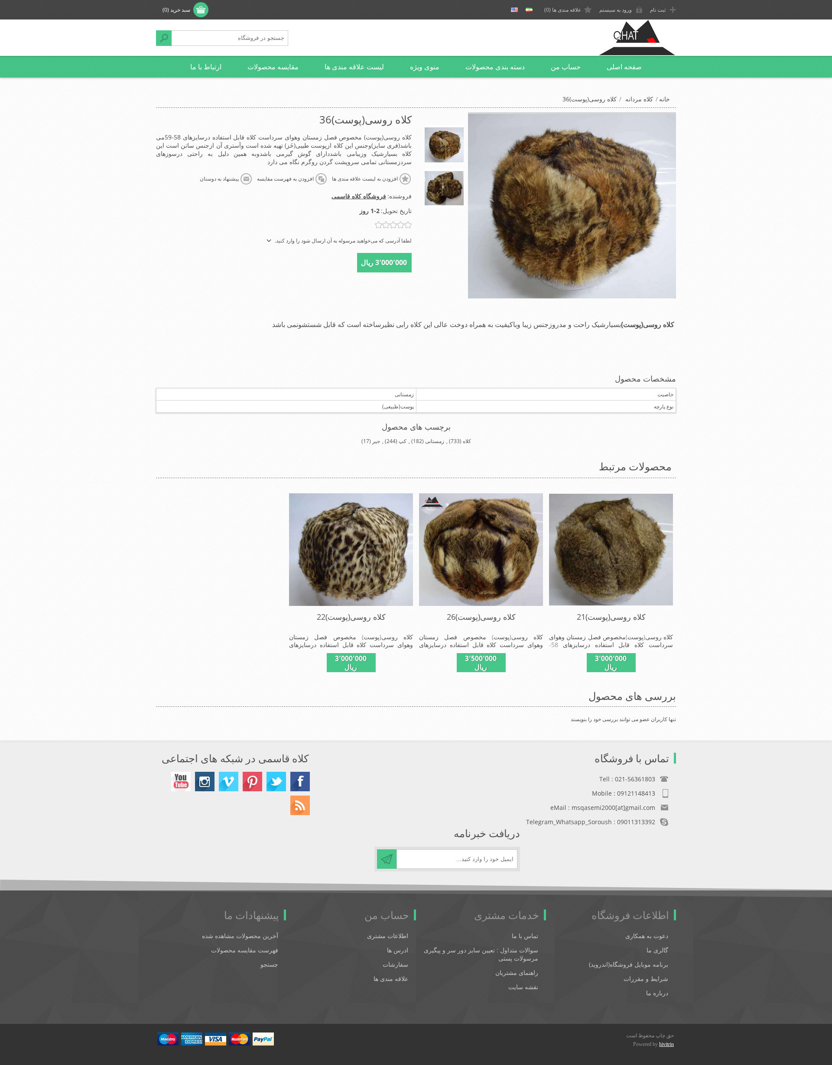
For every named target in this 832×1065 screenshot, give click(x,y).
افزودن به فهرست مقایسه (285, 179)
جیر (376, 441)
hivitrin (666, 1044)
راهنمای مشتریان (516, 972)
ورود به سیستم (615, 9)
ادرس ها (397, 950)
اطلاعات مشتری (387, 936)
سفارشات (395, 964)
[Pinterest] (252, 781)
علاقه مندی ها (391, 978)
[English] (514, 10)
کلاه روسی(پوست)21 (611, 617)
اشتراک (386, 859)
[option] (444, 144)
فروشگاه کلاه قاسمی (359, 196)
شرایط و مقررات (646, 978)
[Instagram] (204, 781)
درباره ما (657, 993)
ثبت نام (658, 9)
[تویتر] (276, 781)
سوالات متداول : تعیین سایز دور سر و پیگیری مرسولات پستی (481, 954)
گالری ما (657, 950)
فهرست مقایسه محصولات (244, 950)
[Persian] (529, 10)
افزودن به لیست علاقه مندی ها (365, 179)
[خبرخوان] (300, 805)
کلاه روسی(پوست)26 (481, 617)
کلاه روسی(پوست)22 (351, 617)
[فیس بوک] (300, 781)
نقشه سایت (523, 987)
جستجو (164, 38)
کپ (402, 441)
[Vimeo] (228, 781)
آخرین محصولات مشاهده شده (240, 936)
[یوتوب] (181, 781)
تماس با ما (525, 936)
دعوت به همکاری (646, 936)
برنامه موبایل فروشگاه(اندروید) (628, 964)
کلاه (467, 441)
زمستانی (434, 441)
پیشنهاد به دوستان (219, 179)
